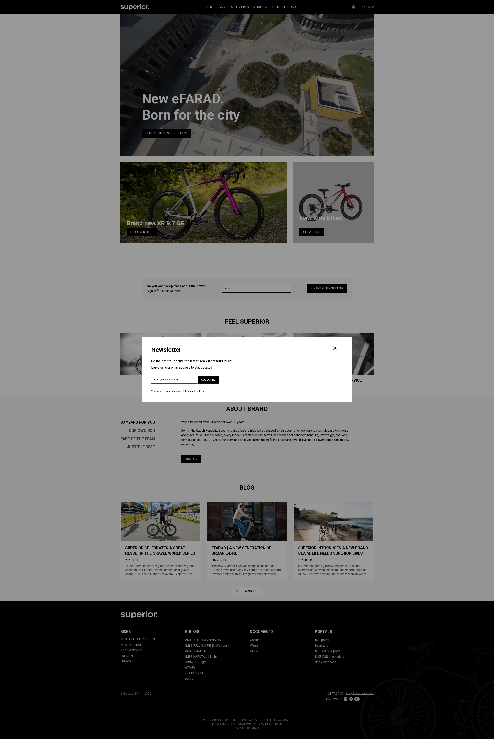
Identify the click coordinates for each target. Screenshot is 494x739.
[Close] (335, 348)
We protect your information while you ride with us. (178, 391)
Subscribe (208, 379)
